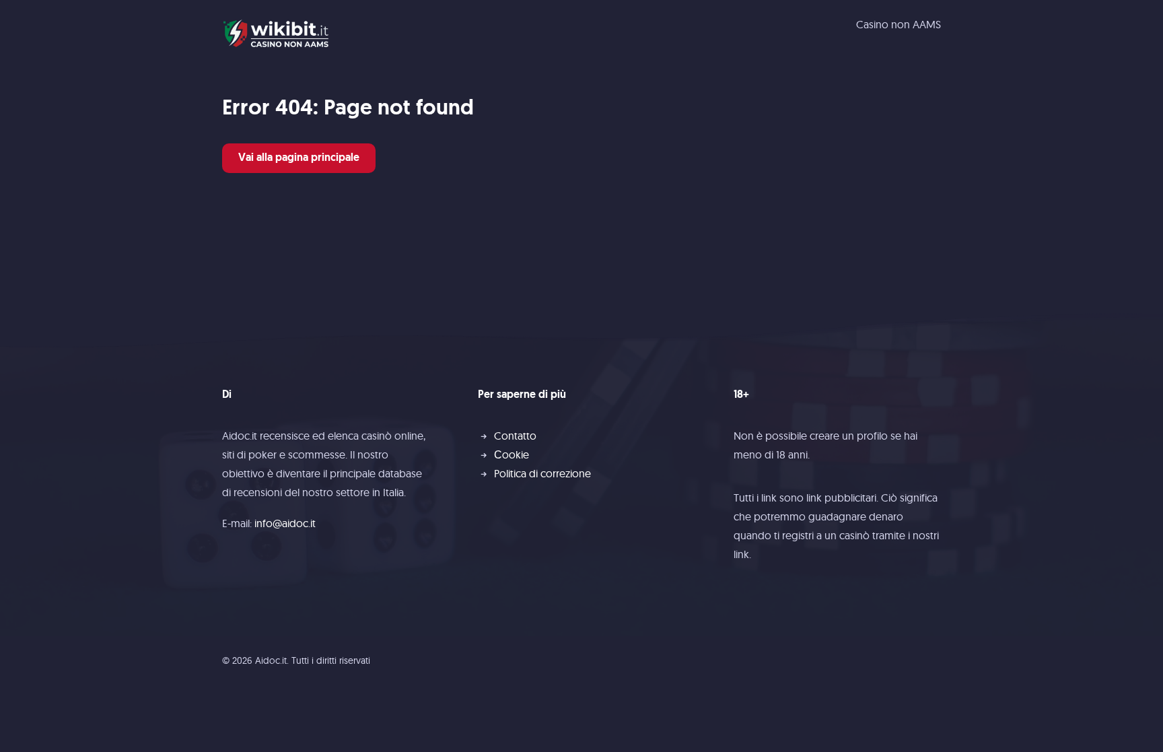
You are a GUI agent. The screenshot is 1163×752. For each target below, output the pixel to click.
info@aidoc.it (285, 523)
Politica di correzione (542, 473)
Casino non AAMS (898, 24)
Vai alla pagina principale (298, 158)
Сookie (511, 454)
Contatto (515, 435)
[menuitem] (898, 24)
